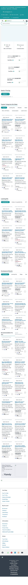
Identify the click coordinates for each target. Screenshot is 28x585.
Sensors (3, 135)
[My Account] (23, 20)
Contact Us (4, 525)
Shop (23, 14)
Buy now (20, 150)
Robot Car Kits (9, 206)
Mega (21, 274)
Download (4, 516)
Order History (5, 512)
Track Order (4, 539)
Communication (15, 110)
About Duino (4, 523)
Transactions (5, 514)
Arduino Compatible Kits (17, 202)
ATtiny (3, 315)
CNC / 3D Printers (5, 110)
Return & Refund (5, 547)
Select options (11, 129)
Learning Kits (12, 107)
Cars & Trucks (4, 337)
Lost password (15, 17)
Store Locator (5, 14)
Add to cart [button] (25, 148)
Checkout (4, 510)
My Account (6, 17)
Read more (12, 147)
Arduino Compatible (5, 115)
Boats (16, 441)
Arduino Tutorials (5, 501)
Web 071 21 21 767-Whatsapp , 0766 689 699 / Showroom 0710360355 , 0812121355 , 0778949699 (13, 8)
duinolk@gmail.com (8, 11)
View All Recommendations (18, 333)
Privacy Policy (5, 527)
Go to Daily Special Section (6, 96)
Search (25, 23)
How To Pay (4, 495)
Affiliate (3, 543)
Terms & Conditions (6, 529)
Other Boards (10, 299)
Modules (20, 107)
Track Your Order (14, 14)
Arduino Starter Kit (18, 206)
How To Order (5, 493)
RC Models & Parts (19, 442)
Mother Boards (4, 299)
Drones (8, 378)
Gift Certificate (5, 541)
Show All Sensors (8, 135)
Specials (4, 545)
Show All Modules (21, 154)
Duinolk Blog (5, 499)
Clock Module (17, 173)
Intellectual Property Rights (7, 531)
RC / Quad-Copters (7, 379)
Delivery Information (6, 497)
